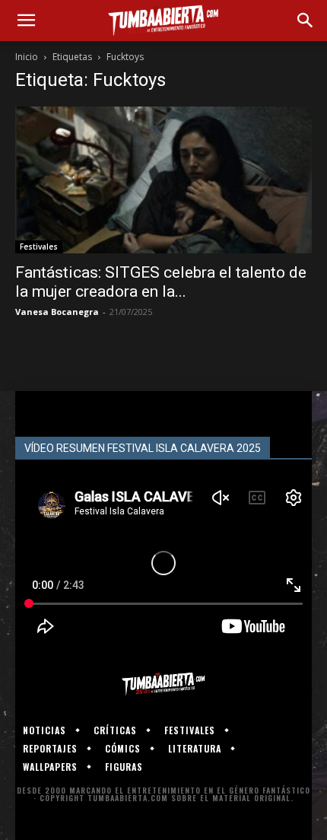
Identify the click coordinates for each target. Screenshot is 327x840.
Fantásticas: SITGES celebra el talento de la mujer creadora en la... (160, 282)
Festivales (39, 246)
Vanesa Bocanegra (57, 311)
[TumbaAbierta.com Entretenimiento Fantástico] (163, 684)
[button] (26, 20)
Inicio (26, 56)
